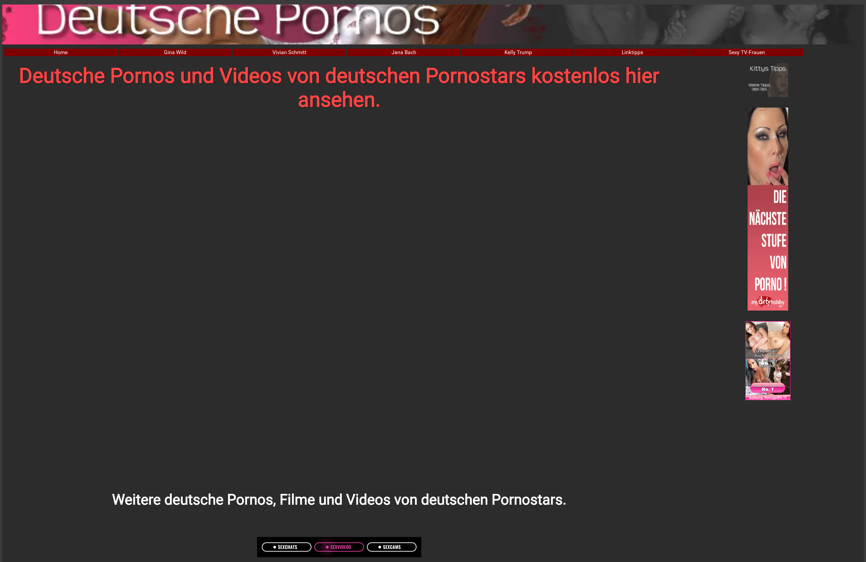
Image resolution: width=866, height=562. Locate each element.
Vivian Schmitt (289, 52)
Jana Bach (404, 52)
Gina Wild (175, 52)
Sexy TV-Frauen (747, 52)
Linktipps (632, 52)
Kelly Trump (518, 52)
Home (61, 52)
